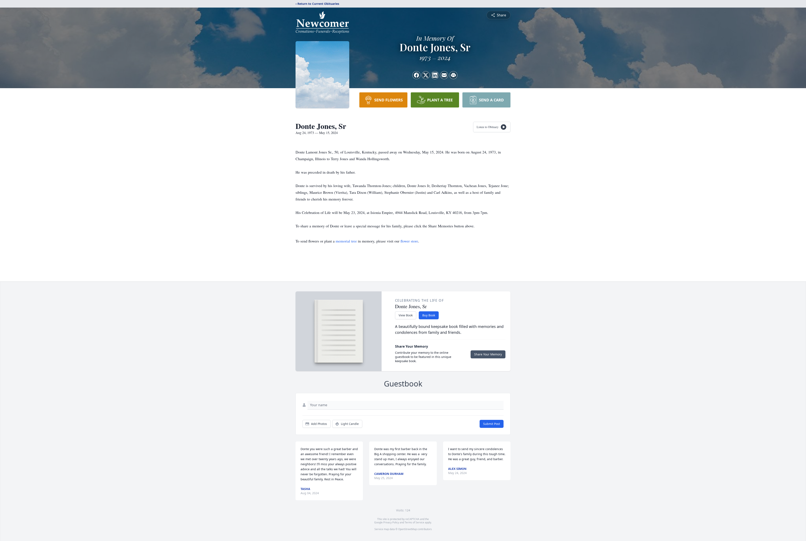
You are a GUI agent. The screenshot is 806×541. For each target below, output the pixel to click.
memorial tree (346, 241)
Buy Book (428, 315)
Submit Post (491, 424)
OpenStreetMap (407, 529)
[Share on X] (425, 75)
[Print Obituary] (453, 75)
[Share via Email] (444, 75)
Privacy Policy (391, 522)
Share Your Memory (488, 354)
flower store (409, 241)
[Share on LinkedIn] (435, 75)
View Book (406, 315)
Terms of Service (414, 522)
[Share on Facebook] (416, 75)
